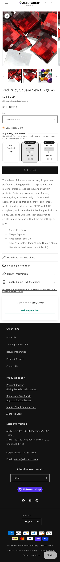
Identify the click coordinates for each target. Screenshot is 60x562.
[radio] (11, 152)
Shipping (5, 101)
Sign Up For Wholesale (18, 400)
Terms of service (47, 550)
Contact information (31, 555)
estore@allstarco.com (26, 459)
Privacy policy (15, 550)
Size (4, 113)
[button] (6, 3)
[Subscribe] (45, 478)
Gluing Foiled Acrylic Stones (21, 389)
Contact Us (12, 366)
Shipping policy (30, 550)
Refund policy (47, 545)
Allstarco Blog (14, 413)
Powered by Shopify (30, 545)
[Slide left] (3, 76)
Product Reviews (15, 384)
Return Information (16, 351)
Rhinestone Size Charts (18, 395)
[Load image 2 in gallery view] (30, 76)
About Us (11, 337)
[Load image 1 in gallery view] (14, 76)
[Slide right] (56, 76)
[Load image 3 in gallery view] (45, 76)
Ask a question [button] (30, 310)
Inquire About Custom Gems (21, 406)
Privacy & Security (15, 359)
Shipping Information (17, 344)
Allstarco (17, 545)
